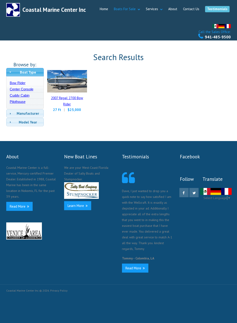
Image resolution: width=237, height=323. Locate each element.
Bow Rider (17, 83)
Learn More (76, 205)
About (172, 9)
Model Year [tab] (28, 122)
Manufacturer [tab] (28, 113)
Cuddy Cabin (19, 95)
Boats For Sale (125, 9)
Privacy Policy (59, 290)
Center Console (21, 89)
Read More (18, 206)
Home (104, 9)
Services (152, 9)
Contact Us (191, 9)
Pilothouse (17, 102)
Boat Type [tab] (28, 72)
